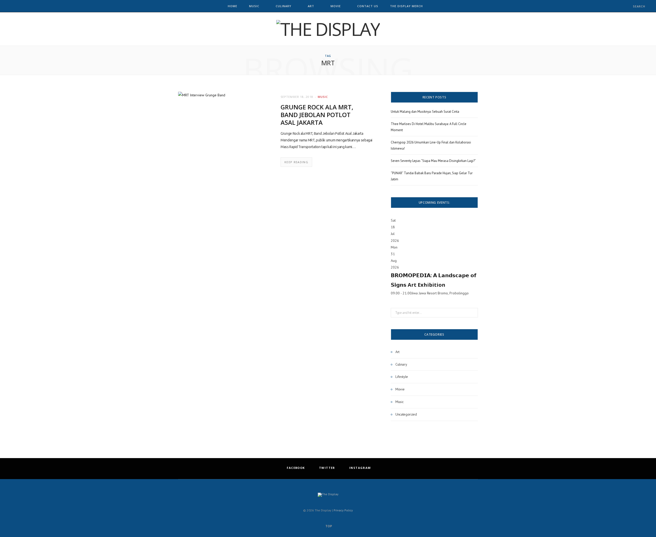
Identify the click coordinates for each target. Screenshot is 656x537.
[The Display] (328, 29)
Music (254, 6)
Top (328, 526)
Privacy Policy (343, 510)
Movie (336, 6)
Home (232, 6)
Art (311, 6)
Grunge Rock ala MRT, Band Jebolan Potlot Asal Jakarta (317, 115)
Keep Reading (296, 162)
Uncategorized (406, 414)
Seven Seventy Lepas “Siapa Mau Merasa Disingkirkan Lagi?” (433, 161)
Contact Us (367, 6)
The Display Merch (406, 6)
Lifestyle (401, 376)
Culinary (283, 6)
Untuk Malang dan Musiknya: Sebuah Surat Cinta (425, 111)
